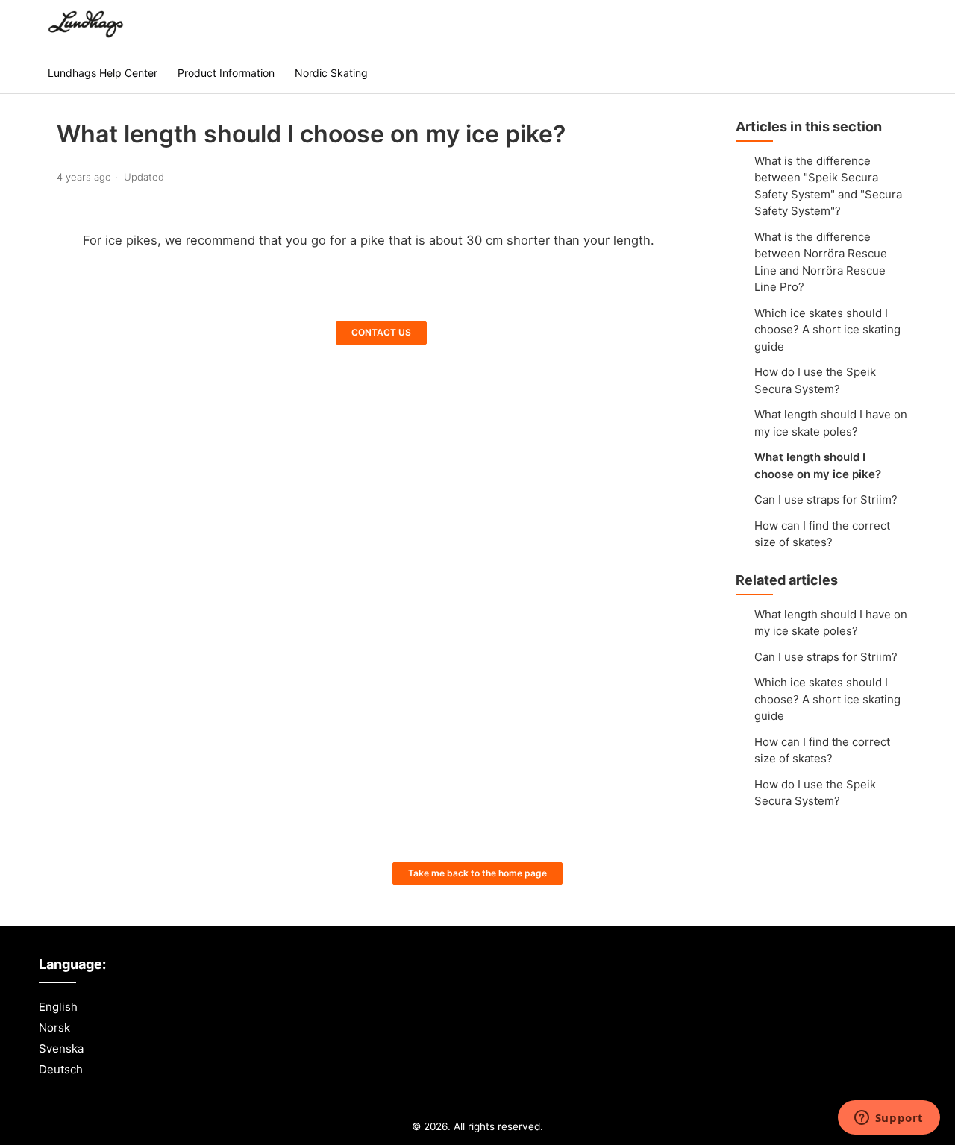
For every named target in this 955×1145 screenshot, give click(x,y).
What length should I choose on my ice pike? (817, 465)
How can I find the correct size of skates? (822, 534)
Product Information (226, 72)
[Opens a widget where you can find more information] (888, 1119)
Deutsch (61, 1069)
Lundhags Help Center (102, 72)
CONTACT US (381, 332)
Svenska (61, 1048)
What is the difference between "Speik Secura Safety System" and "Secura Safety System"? (828, 186)
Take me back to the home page (477, 873)
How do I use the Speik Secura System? (815, 380)
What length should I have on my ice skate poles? (830, 423)
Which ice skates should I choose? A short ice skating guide (827, 330)
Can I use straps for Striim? (826, 499)
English (58, 1007)
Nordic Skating (331, 72)
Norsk (54, 1027)
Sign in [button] (883, 25)
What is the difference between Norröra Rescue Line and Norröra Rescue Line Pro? (820, 262)
